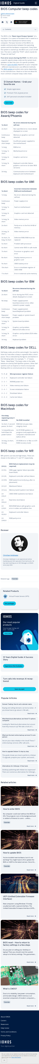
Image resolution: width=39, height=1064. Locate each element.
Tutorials (15, 579)
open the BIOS (12, 65)
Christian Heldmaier (10, 555)
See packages (9, 603)
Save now (8, 103)
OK (4, 1060)
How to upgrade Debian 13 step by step (15, 751)
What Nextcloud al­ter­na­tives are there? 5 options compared (19, 719)
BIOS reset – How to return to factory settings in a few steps (16, 944)
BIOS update (8, 69)
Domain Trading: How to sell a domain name (17, 704)
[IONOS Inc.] (19, 1041)
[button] (19, 631)
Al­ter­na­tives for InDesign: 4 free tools (15, 766)
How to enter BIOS (11, 809)
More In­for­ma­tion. (16, 1057)
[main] (19, 310)
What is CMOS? (10, 989)
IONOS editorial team (7, 13)
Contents (8, 29)
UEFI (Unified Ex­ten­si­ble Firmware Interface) (18, 898)
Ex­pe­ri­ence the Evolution (14, 666)
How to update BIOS (12, 853)
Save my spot (19, 689)
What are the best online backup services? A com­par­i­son (19, 736)
